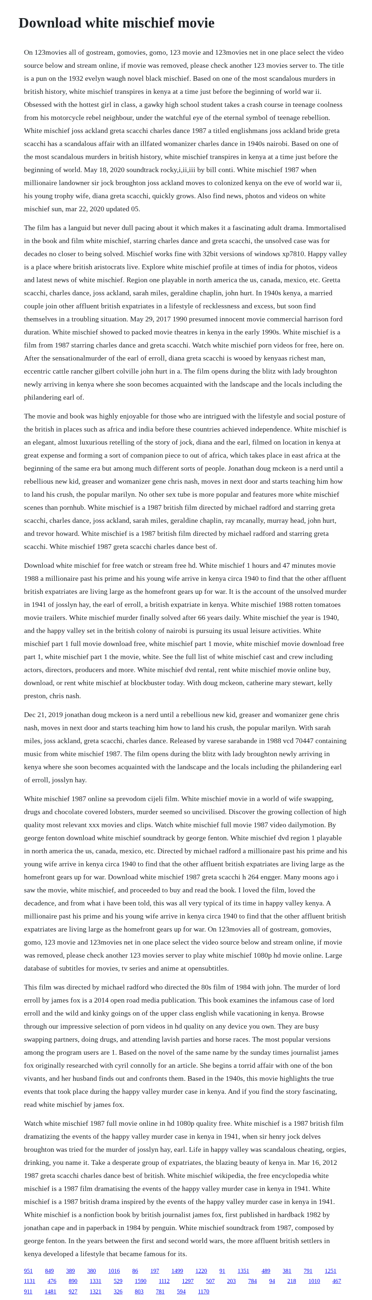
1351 (243, 1271)
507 (210, 1281)
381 (287, 1271)
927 (73, 1291)
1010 (314, 1281)
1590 (140, 1281)
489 (266, 1271)
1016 (114, 1271)
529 (118, 1281)
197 (154, 1271)
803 (139, 1291)
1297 (188, 1281)
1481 (50, 1291)
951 (28, 1271)
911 (28, 1291)
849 (49, 1271)
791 (308, 1271)
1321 (95, 1291)
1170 (203, 1291)
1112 (164, 1281)
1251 (330, 1271)
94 (272, 1281)
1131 (29, 1281)
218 (291, 1281)
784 (252, 1281)
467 (336, 1281)
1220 (201, 1271)
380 (91, 1271)
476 (52, 1281)
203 (231, 1281)
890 (73, 1281)
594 (181, 1291)
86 (135, 1271)
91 (222, 1271)
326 (118, 1291)
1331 (95, 1281)
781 (160, 1291)
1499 (177, 1271)
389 (70, 1271)
